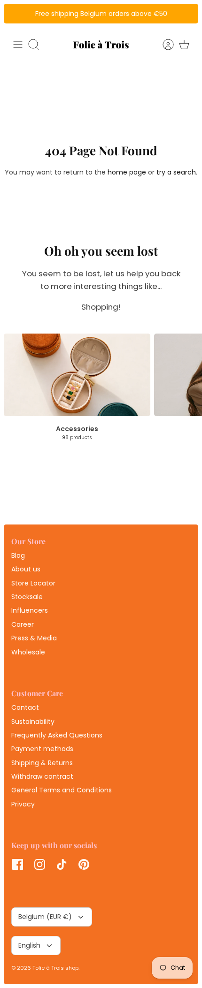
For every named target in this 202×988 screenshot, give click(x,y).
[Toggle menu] (18, 44)
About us (25, 569)
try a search (176, 172)
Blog (18, 555)
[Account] (163, 44)
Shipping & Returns (42, 763)
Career (22, 624)
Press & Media (34, 638)
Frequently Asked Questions (56, 735)
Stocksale (27, 596)
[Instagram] (40, 864)
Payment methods (42, 748)
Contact (25, 707)
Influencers (29, 610)
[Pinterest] (84, 864)
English (29, 945)
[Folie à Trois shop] (101, 44)
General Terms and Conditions (61, 790)
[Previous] (16, 14)
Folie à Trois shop (55, 968)
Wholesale (28, 652)
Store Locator (33, 583)
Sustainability (32, 721)
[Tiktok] (62, 864)
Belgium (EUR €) (45, 916)
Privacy (23, 804)
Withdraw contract (42, 776)
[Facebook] (18, 864)
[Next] (186, 14)
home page (127, 172)
